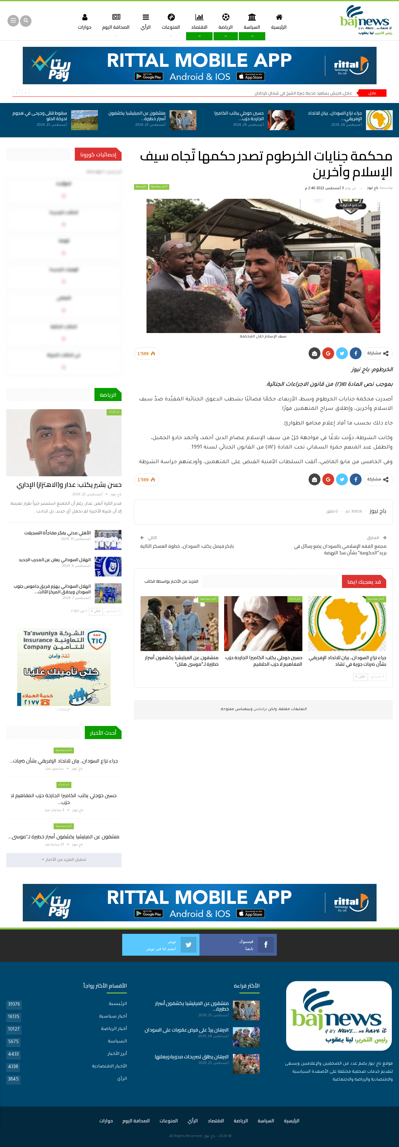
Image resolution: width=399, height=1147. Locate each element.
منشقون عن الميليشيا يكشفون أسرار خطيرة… (137, 116)
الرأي (146, 27)
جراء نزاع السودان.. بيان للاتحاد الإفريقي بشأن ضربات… (64, 760)
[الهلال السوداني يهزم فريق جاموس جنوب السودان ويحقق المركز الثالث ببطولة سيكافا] (108, 593)
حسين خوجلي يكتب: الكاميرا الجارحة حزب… (239, 116)
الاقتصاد (199, 27)
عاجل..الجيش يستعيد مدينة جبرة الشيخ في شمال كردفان (303, 93)
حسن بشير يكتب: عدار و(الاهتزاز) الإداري (69, 484)
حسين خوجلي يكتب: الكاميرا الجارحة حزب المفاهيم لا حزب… (64, 799)
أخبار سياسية (159, 187)
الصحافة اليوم (116, 27)
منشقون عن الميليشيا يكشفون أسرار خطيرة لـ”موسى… (63, 836)
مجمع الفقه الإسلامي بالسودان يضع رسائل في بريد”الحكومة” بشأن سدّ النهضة (340, 549)
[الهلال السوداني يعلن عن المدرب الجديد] (108, 567)
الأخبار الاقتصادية (109, 1066)
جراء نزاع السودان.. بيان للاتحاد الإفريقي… (335, 116)
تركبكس (259, 710)
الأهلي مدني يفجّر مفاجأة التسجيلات (57, 533)
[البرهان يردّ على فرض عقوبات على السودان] (246, 1037)
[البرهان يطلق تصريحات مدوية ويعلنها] (246, 1064)
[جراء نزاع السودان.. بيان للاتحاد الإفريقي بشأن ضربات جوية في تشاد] (379, 120)
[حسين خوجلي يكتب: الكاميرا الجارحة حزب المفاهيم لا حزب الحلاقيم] (281, 120)
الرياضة (226, 27)
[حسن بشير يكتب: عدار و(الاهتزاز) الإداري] (64, 442)
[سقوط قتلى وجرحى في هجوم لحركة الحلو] (84, 120)
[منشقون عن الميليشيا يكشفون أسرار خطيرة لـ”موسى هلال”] (183, 120)
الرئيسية (279, 27)
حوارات (84, 27)
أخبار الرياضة (114, 1029)
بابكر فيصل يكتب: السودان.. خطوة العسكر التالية (187, 546)
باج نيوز (209, 1137)
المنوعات (171, 27)
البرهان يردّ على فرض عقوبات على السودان (187, 1029)
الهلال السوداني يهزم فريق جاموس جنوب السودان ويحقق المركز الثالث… (52, 589)
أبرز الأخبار (117, 1054)
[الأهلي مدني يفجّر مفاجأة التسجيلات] (108, 540)
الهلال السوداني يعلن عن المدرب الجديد (55, 560)
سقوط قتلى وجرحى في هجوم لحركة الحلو (39, 116)
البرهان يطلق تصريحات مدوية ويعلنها (192, 1056)
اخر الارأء (295, 599)
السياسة (252, 27)
